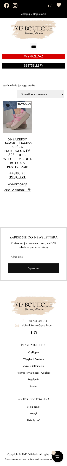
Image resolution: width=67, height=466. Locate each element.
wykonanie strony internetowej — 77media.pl (42, 459)
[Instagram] (15, 5)
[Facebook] (6, 5)
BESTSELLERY (33, 65)
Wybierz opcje (17, 184)
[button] (33, 46)
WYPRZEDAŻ (33, 56)
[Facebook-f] (31, 332)
